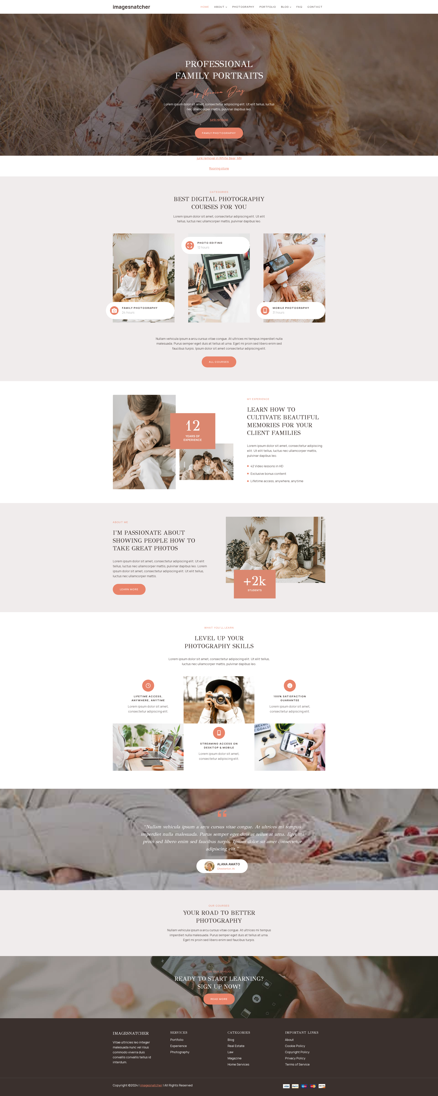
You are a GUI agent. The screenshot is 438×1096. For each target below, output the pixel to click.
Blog (231, 1040)
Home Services (238, 1064)
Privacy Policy (295, 1058)
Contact (315, 7)
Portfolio (268, 7)
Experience (178, 1046)
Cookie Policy (295, 1046)
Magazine (235, 1058)
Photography (243, 7)
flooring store (219, 168)
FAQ (299, 7)
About (289, 1040)
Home (205, 7)
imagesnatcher (151, 1085)
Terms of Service (297, 1064)
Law (230, 1052)
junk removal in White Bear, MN (219, 158)
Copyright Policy (297, 1052)
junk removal (219, 119)
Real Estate (236, 1046)
